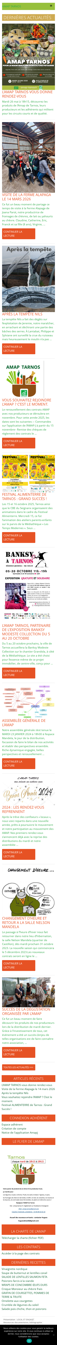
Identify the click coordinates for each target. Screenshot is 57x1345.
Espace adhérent (12, 1124)
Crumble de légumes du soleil (20, 1305)
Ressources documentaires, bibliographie (22, 1322)
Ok (29, 1341)
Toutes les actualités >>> (18, 1067)
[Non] (53, 1334)
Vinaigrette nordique (14, 1269)
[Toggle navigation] (51, 6)
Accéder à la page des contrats (21, 1253)
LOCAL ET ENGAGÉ (25, 1319)
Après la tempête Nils (15, 1093)
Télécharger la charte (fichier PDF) (22, 1238)
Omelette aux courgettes (17, 1301)
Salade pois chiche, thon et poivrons (24, 1309)
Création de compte (14, 1128)
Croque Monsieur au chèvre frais (22, 1289)
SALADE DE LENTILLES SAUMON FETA (24, 1277)
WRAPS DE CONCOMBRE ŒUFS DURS (24, 1285)
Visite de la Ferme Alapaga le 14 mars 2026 (28, 1089)
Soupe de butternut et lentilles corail (24, 1273)
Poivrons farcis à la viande (18, 1281)
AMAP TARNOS (11, 6)
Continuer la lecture (12, 234)
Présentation (9, 1319)
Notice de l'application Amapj (20, 1132)
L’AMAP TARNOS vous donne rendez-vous (27, 1085)
